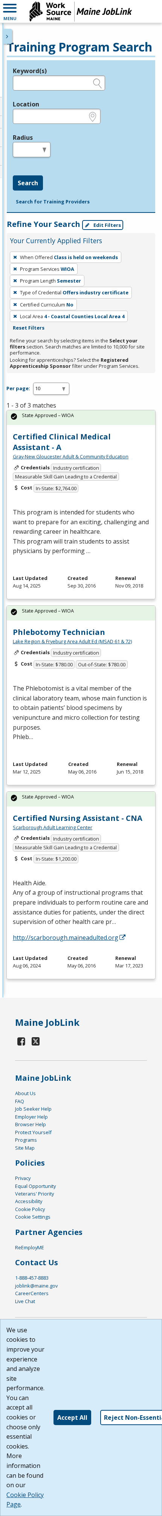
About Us (25, 1093)
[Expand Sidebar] (7, 36)
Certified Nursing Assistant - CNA (77, 818)
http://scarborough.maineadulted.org (65, 937)
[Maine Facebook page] (21, 1041)
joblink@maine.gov (36, 1285)
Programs (26, 1139)
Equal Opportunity (35, 1186)
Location (26, 104)
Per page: (18, 388)
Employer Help (31, 1116)
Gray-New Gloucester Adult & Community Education (70, 456)
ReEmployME (29, 1247)
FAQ (19, 1101)
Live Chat (25, 1301)
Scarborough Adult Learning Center (52, 827)
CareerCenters (32, 1293)
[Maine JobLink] (81, 11)
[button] (10, 11)
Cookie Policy (30, 1209)
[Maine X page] (36, 1041)
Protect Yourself (33, 1132)
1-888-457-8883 (32, 1277)
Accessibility (28, 1201)
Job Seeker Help (33, 1108)
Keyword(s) (30, 71)
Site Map (25, 1147)
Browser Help (30, 1124)
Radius (23, 137)
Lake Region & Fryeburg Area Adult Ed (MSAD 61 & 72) (72, 641)
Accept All (72, 1417)
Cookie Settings (32, 1216)
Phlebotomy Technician (59, 632)
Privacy (23, 1178)
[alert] (81, 417)
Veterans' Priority (34, 1193)
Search (28, 183)
